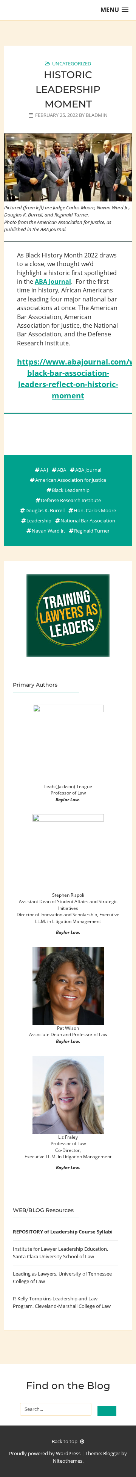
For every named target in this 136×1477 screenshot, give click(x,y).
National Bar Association (87, 520)
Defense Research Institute (71, 500)
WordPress (68, 1453)
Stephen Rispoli (68, 895)
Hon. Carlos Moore (95, 510)
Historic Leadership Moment (68, 89)
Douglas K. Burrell (45, 510)
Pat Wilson (68, 1028)
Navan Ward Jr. (48, 530)
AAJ (44, 469)
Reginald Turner (92, 530)
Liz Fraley (68, 1137)
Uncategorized (71, 63)
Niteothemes (67, 1460)
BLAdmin (97, 115)
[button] (114, 10)
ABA (61, 469)
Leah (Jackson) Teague (68, 786)
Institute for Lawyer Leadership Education (60, 1248)
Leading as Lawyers (34, 1273)
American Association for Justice (70, 480)
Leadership (38, 520)
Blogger (111, 1453)
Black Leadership (71, 490)
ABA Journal (53, 281)
